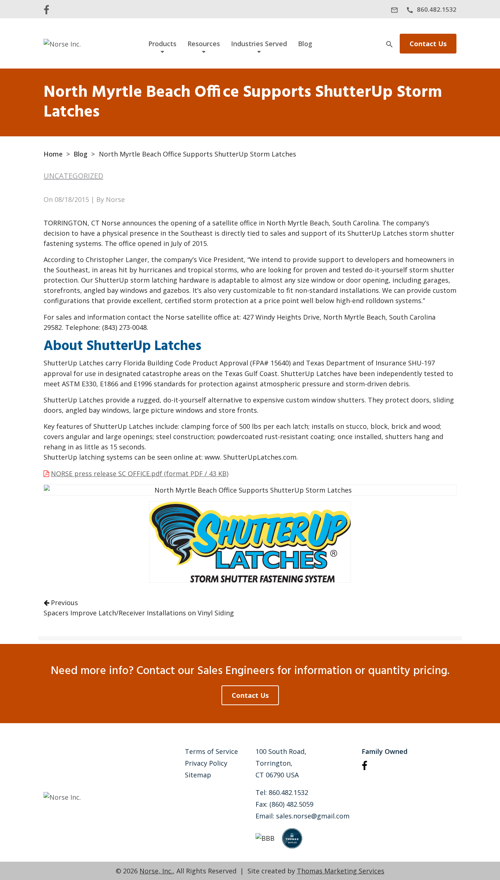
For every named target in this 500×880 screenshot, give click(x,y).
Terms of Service (211, 751)
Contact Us (428, 43)
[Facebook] (46, 9)
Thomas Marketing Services (340, 870)
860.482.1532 (288, 792)
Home (53, 154)
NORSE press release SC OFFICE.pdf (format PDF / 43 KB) (139, 473)
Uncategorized (73, 176)
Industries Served (259, 43)
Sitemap (198, 774)
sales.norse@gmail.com (313, 815)
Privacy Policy (206, 763)
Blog (305, 43)
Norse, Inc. (156, 870)
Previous (139, 607)
